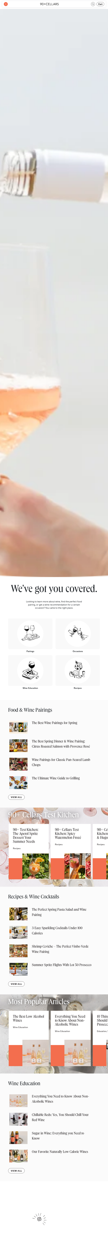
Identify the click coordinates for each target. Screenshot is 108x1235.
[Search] (93, 4)
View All (16, 797)
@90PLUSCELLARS (54, 1198)
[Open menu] (6, 4)
